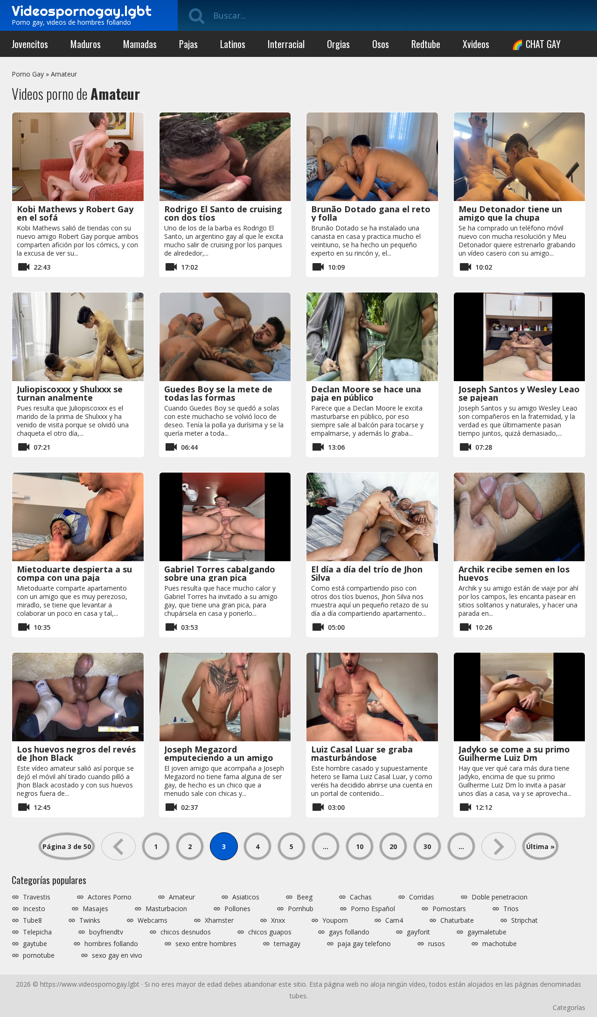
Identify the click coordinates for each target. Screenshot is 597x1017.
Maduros (85, 44)
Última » (540, 846)
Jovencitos (30, 44)
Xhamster (219, 920)
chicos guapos (270, 932)
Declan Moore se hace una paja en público (366, 393)
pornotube (39, 955)
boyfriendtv (106, 932)
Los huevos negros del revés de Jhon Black (76, 753)
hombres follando (111, 943)
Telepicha (37, 932)
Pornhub (300, 909)
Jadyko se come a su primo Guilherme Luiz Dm (514, 753)
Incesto (34, 909)
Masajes (95, 909)
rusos (436, 943)
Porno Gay (28, 74)
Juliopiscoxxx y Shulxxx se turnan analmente (70, 393)
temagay (287, 943)
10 (359, 846)
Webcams (152, 920)
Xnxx (278, 920)
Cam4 (394, 920)
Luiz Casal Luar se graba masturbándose (362, 753)
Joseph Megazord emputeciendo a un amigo (218, 753)
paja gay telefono (364, 943)
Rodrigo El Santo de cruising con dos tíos (223, 213)
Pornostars (449, 909)
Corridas (421, 897)
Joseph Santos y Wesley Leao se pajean (519, 393)
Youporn (335, 920)
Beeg (304, 897)
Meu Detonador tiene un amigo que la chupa (510, 213)
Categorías (569, 1007)
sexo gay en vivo (117, 955)
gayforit (418, 932)
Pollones (237, 909)
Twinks (89, 920)
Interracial (286, 44)
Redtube (425, 44)
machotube (499, 943)
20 (393, 846)
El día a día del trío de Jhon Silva (367, 573)
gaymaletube (487, 932)
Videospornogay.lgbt (82, 11)
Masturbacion (166, 909)
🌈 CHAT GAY (536, 44)
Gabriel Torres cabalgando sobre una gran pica (219, 573)
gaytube (35, 943)
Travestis (36, 897)
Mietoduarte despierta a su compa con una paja (74, 573)
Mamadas (140, 44)
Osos (380, 44)
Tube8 (32, 920)
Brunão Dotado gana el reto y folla (370, 213)
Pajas (188, 44)
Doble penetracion (500, 897)
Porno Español (373, 909)
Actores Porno (110, 897)
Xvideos (476, 44)
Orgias (338, 44)
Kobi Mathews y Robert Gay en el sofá (75, 213)
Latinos (232, 44)
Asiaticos (245, 897)
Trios (511, 909)
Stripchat (524, 920)
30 (427, 846)
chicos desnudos (185, 932)
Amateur (64, 74)
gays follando (349, 932)
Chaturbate (457, 920)
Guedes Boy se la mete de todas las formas (218, 393)
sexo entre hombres (205, 943)
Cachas (361, 897)
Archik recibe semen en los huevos (513, 573)
